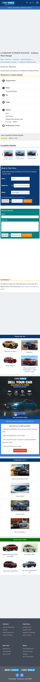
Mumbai (25, 627)
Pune (29, 627)
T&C (24, 656)
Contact (31, 651)
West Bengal (27, 2)
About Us (25, 651)
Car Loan (5, 630)
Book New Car (6, 649)
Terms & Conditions (20, 197)
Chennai (25, 630)
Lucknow (29, 635)
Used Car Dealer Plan (8, 632)
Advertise (25, 654)
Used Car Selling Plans (8, 627)
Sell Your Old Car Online (20, 417)
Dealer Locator (6, 654)
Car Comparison (7, 651)
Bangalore (25, 632)
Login (32, 2)
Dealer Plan (23, 8)
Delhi (24, 635)
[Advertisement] (20, 30)
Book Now (27, 201)
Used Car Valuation (8, 635)
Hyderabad (32, 632)
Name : (3, 179)
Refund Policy (30, 649)
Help (24, 649)
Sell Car (10, 8)
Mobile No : (4, 186)
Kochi (29, 630)
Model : (3, 192)
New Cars (29, 8)
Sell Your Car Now (20, 451)
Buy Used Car (16, 8)
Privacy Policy (29, 656)
